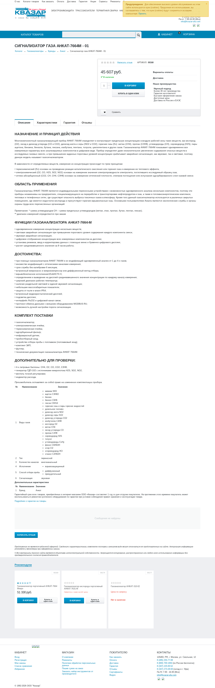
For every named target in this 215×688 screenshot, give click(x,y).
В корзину (130, 85)
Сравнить (116, 112)
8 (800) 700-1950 (164, 663)
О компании (67, 657)
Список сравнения (23, 666)
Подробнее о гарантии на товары (30, 501)
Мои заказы (20, 663)
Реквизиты (115, 1)
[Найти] (138, 35)
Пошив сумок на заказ (72, 668)
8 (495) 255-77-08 (165, 660)
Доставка (114, 663)
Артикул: (142, 62)
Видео (113, 675)
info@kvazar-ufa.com (190, 21)
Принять (142, 13)
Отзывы (113, 669)
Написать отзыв (124, 62)
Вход (17, 657)
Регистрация (20, 660)
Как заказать (48, 1)
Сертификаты (116, 672)
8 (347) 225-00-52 (165, 666)
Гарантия (114, 666)
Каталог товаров (31, 1)
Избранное (20, 669)
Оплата (60, 1)
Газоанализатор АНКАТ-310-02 (125, 586)
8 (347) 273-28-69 (165, 669)
